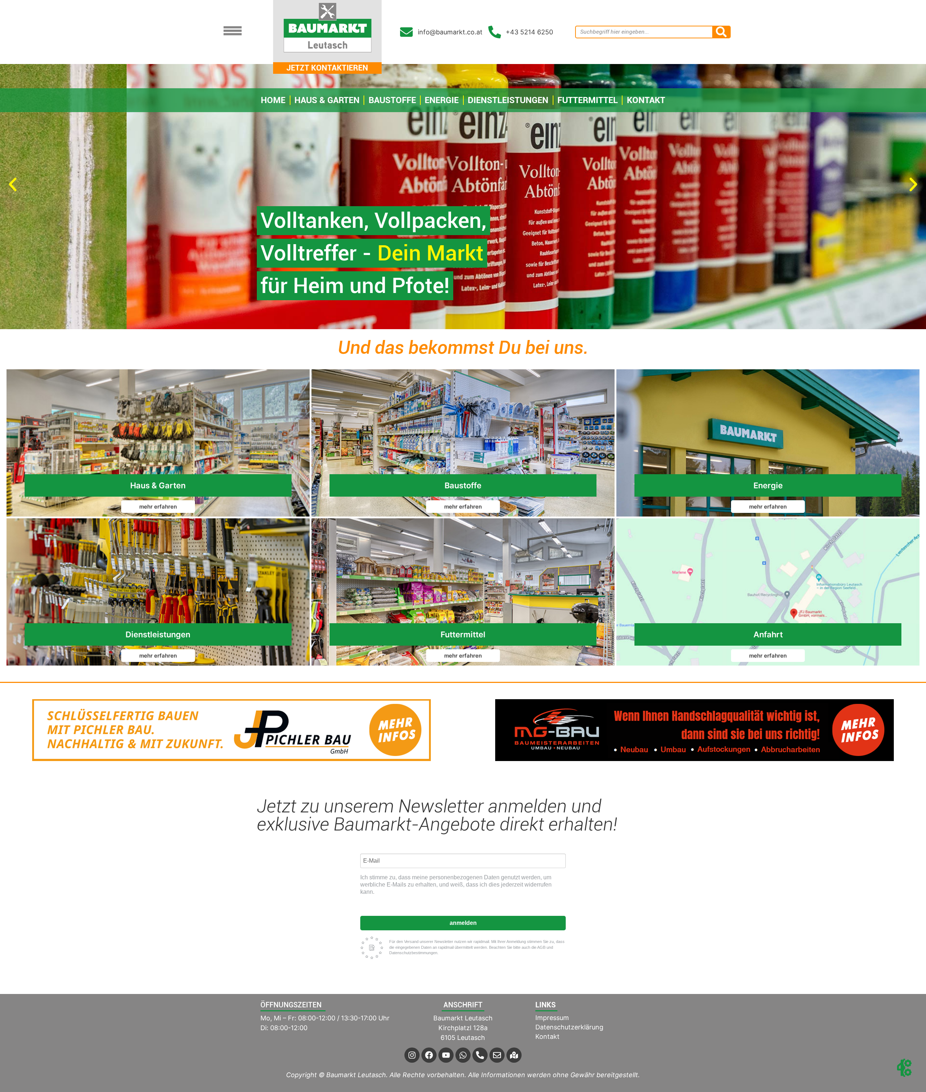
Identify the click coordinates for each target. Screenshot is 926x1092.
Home (273, 100)
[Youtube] (446, 1055)
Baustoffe (392, 100)
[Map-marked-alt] (514, 1055)
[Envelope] (497, 1055)
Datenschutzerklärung (569, 1027)
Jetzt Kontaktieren (327, 67)
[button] (13, 184)
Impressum (552, 1017)
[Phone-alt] (480, 1055)
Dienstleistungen (508, 100)
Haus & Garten (327, 100)
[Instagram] (412, 1055)
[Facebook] (429, 1055)
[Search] (721, 32)
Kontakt (646, 100)
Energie (442, 100)
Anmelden (463, 923)
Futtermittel (587, 100)
